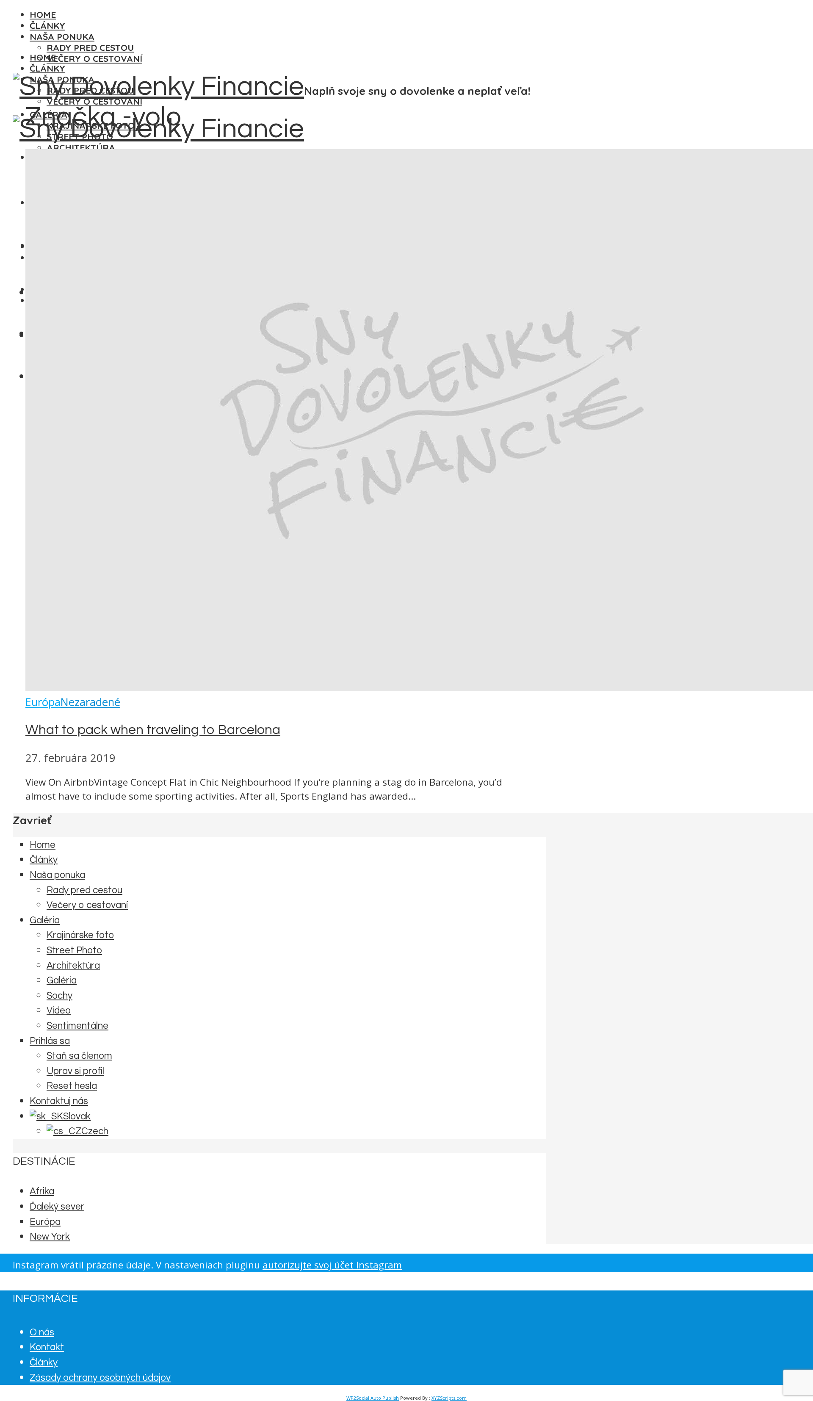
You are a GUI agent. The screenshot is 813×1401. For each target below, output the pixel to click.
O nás (42, 1332)
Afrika (42, 1191)
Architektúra (81, 147)
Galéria (45, 920)
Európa (43, 702)
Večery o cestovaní (94, 58)
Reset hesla (72, 1086)
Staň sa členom (79, 1056)
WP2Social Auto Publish (372, 1398)
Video (59, 1011)
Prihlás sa (50, 1041)
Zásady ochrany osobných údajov (100, 1378)
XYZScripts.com (449, 1398)
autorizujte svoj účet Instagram (332, 1264)
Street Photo (74, 950)
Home (43, 14)
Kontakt (47, 1347)
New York (50, 1237)
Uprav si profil (75, 1071)
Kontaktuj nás (59, 1101)
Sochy (59, 996)
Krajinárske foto (80, 935)
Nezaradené (90, 702)
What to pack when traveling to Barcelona (152, 730)
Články (47, 25)
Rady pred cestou (90, 47)
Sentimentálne (77, 1026)
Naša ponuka (62, 36)
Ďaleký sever (57, 1207)
